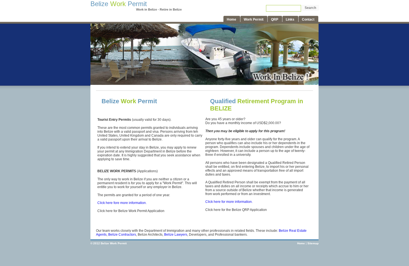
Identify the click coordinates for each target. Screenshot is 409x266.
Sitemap (313, 243)
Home (301, 243)
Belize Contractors (122, 235)
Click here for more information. (229, 202)
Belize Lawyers (175, 235)
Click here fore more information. (122, 203)
